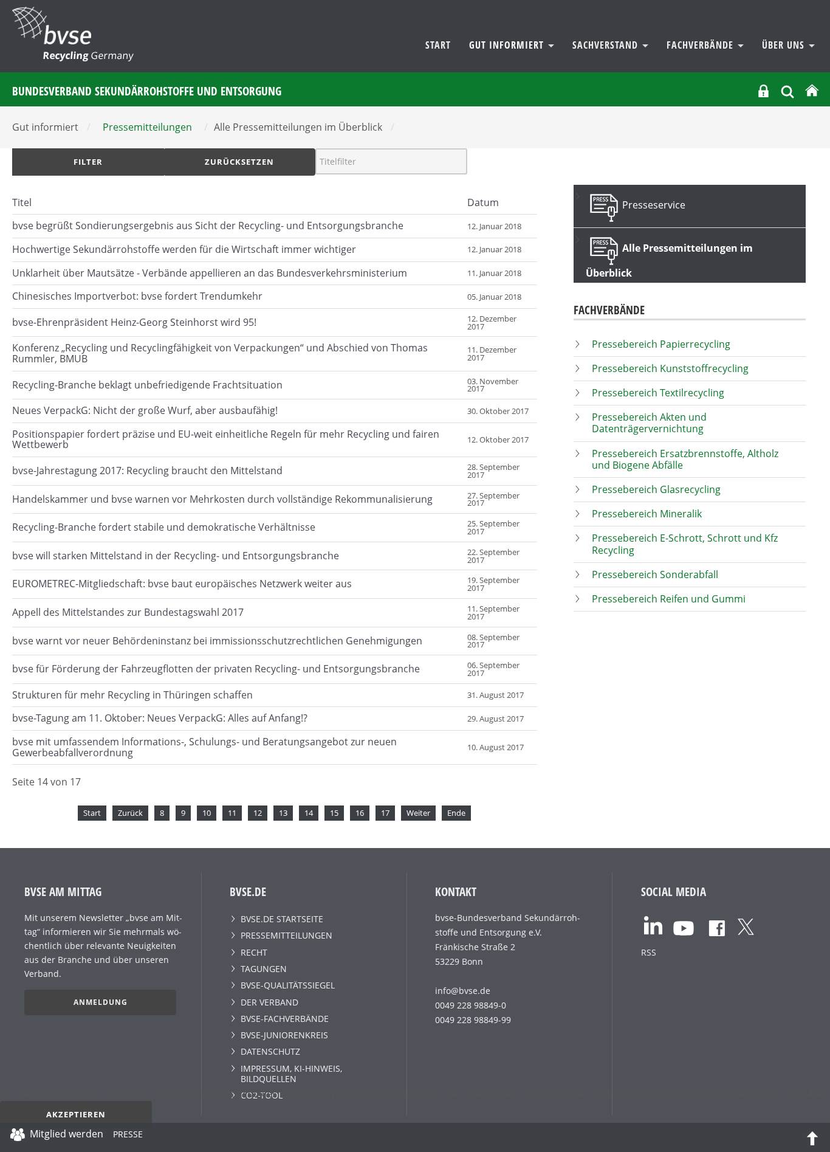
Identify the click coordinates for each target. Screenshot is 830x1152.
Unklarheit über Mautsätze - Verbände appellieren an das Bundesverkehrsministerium (209, 273)
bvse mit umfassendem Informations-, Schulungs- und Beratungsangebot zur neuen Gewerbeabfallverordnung (204, 747)
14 (308, 812)
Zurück (130, 812)
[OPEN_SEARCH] (787, 90)
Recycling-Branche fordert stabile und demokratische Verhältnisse (163, 527)
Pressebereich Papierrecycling (661, 344)
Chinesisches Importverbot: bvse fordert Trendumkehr (137, 296)
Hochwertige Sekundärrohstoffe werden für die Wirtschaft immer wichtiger (184, 249)
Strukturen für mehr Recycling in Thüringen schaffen (132, 695)
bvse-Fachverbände (285, 1018)
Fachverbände (701, 45)
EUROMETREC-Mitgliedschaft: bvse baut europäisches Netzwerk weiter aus (182, 583)
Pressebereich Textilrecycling (658, 392)
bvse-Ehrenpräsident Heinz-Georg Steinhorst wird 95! (134, 322)
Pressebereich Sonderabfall (655, 574)
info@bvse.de (462, 990)
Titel (22, 202)
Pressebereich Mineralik (647, 513)
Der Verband (269, 1002)
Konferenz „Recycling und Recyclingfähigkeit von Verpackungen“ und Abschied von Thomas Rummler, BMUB (220, 353)
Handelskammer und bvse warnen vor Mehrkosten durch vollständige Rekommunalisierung (222, 499)
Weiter (418, 812)
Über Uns (785, 45)
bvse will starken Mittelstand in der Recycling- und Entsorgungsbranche (175, 555)
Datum (483, 202)
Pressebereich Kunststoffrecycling (670, 368)
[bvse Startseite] (812, 90)
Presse (128, 1136)
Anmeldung (101, 1002)
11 (232, 812)
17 (385, 812)
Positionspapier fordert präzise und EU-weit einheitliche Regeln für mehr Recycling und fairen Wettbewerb (225, 439)
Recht (254, 952)
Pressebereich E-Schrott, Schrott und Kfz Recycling (685, 543)
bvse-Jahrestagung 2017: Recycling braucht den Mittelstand (147, 470)
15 (334, 812)
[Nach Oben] (812, 1137)
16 (359, 812)
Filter (88, 161)
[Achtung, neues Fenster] (653, 924)
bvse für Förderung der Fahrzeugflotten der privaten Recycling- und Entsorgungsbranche (216, 668)
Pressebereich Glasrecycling (656, 489)
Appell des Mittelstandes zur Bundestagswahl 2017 (128, 612)
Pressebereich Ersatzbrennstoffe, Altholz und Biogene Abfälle (685, 459)
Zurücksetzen (239, 161)
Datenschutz (270, 1051)
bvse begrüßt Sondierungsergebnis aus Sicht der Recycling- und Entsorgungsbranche (207, 225)
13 (283, 812)
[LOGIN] (763, 90)
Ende (456, 812)
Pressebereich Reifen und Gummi (669, 598)
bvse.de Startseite (282, 919)
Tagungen (264, 968)
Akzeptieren (76, 1114)
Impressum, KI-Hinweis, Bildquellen (291, 1074)
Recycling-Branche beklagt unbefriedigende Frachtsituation (147, 384)
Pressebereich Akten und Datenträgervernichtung (649, 422)
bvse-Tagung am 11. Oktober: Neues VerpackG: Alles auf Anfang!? (159, 718)
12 (257, 812)
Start (438, 45)
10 (206, 812)
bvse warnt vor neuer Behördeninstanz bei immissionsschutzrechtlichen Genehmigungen (217, 640)
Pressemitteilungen (286, 935)
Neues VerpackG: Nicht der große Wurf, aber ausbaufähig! (145, 410)
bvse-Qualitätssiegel (288, 985)
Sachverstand (606, 45)
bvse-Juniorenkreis (284, 1035)
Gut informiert (508, 45)
